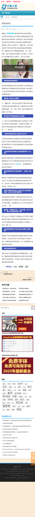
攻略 (24, 390)
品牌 (15, 387)
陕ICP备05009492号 (24, 471)
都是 (8, 410)
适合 (4, 409)
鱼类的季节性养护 (24, 300)
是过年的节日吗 (7, 435)
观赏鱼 (6, 406)
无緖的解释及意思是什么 (26, 294)
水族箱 (21, 396)
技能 (19, 390)
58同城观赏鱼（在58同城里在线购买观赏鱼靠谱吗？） (10, 291)
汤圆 (30, 396)
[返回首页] (33, 454)
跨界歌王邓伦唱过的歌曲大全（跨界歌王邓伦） (10, 300)
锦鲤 (13, 410)
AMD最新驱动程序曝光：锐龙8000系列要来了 (10, 294)
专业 (4, 384)
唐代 (19, 387)
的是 (27, 400)
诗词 (19, 406)
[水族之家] (17, 7)
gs (6, 29)
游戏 (4, 400)
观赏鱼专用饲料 (27, 279)
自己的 (19, 402)
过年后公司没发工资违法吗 (10, 452)
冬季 (10, 387)
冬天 (5, 386)
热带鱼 (9, 33)
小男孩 (17, 479)
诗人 (14, 406)
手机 (15, 390)
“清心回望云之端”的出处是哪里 (10, 297)
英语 (26, 403)
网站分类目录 (26, 469)
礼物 (4, 403)
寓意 (4, 390)
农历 (26, 384)
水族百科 (8, 1)
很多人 (10, 390)
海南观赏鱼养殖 (8, 274)
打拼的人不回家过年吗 (9, 455)
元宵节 (20, 383)
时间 (4, 393)
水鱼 (26, 396)
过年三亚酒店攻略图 (8, 440)
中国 (9, 384)
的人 (22, 399)
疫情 (16, 399)
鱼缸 (19, 409)
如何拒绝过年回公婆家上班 (10, 438)
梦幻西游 (6, 396)
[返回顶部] (33, 463)
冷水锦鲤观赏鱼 (7, 443)
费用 (23, 406)
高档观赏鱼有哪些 (24, 288)
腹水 (13, 33)
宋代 (29, 386)
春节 (10, 393)
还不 (28, 406)
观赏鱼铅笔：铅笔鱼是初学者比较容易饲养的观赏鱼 (10, 288)
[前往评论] (33, 458)
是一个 (25, 393)
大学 (24, 387)
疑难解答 (16, 471)
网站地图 (11, 471)
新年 (29, 390)
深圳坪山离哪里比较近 (25, 297)
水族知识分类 (16, 1)
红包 (8, 403)
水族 (14, 396)
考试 (13, 403)
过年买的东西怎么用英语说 (10, 429)
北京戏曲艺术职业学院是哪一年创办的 (27, 291)
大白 (18, 164)
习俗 (13, 384)
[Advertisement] (17, 499)
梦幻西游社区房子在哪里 (10, 446)
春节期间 (18, 393)
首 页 (2, 1)
